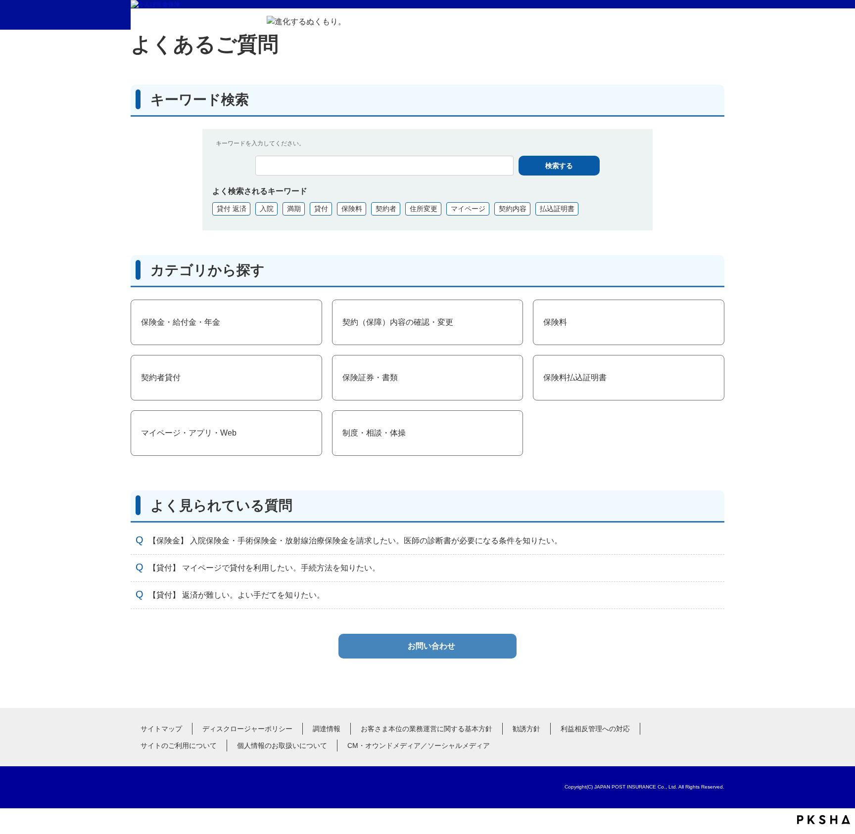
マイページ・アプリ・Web (189, 433)
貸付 (321, 209)
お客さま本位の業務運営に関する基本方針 (426, 729)
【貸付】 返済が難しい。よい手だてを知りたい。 (236, 595)
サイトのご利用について (179, 745)
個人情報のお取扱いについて (282, 745)
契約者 (386, 209)
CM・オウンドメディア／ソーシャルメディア (418, 745)
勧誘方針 (526, 729)
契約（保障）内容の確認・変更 (397, 322)
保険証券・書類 (370, 377)
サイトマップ (161, 729)
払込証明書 (557, 209)
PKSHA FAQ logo (823, 819)
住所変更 (423, 209)
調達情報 (326, 729)
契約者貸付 (161, 377)
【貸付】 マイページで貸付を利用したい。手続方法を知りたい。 (264, 568)
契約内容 (512, 209)
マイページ (468, 209)
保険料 (351, 209)
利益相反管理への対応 (595, 729)
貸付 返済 (231, 209)
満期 (294, 209)
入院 (267, 209)
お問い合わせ (431, 646)
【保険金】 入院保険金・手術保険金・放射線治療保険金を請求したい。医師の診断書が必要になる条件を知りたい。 (355, 540)
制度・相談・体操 (374, 433)
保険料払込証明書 (575, 377)
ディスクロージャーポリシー (247, 729)
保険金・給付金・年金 (180, 322)
